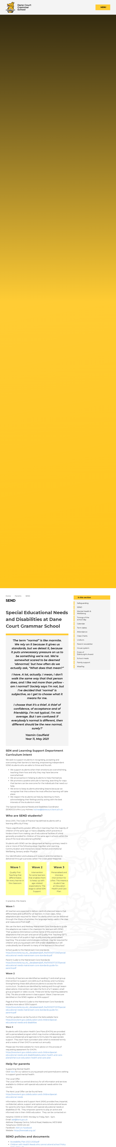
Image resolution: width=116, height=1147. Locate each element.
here (13, 1072)
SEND (27, 596)
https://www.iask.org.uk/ (24, 1130)
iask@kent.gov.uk (20, 1120)
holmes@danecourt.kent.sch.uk (48, 809)
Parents (18, 596)
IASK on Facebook (24, 1128)
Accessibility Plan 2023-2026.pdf (24, 1142)
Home (8, 596)
